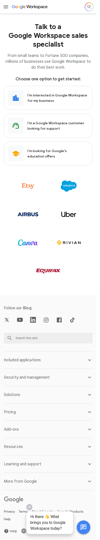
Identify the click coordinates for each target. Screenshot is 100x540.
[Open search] (89, 6)
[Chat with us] (83, 527)
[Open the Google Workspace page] (30, 7)
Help (7, 519)
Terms (23, 511)
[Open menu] (6, 7)
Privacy (9, 511)
